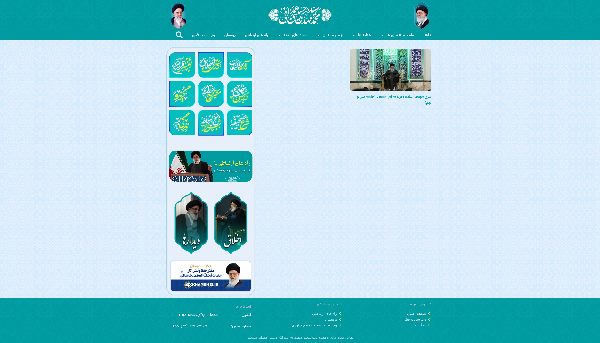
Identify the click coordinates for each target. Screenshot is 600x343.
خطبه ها (364, 35)
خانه (428, 35)
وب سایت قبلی (203, 35)
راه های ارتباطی (256, 35)
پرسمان (230, 35)
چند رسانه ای (333, 35)
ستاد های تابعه (295, 35)
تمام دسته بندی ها (401, 35)
